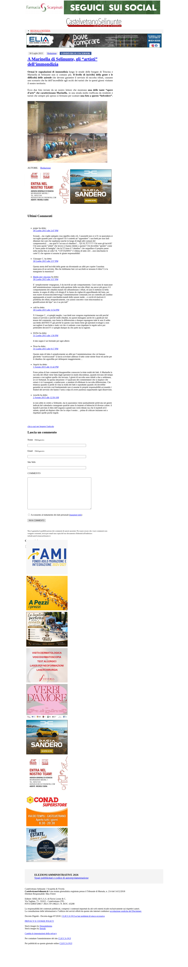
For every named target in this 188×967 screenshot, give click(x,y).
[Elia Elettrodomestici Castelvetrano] (94, 47)
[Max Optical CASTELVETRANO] (47, 861)
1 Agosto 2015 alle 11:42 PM (45, 367)
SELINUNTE (36, 33)
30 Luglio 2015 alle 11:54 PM (46, 310)
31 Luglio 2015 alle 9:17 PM (45, 349)
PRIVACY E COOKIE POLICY (39, 921)
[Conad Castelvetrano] (47, 825)
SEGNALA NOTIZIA (40, 30)
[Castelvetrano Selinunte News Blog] (94, 26)
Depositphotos (46, 926)
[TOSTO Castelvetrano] (47, 646)
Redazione (52, 53)
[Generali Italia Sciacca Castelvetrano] (48, 203)
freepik (43, 928)
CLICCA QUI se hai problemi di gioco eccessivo (83, 916)
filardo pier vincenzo (42, 277)
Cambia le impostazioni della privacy (41, 933)
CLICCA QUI (64, 938)
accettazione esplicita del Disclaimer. (126, 911)
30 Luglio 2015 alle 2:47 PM (45, 230)
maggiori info (75, 515)
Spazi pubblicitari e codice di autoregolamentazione (61, 877)
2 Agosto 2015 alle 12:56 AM (46, 397)
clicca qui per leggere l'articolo (41, 426)
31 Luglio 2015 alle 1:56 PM (45, 335)
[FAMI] (47, 573)
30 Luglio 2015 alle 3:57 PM (45, 279)
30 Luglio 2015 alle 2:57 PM (45, 261)
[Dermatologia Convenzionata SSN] (47, 682)
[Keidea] (47, 609)
